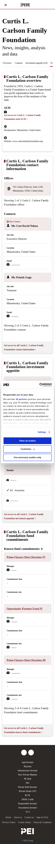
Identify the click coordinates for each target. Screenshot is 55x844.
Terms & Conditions (42, 822)
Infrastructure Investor (27, 770)
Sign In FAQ (42, 817)
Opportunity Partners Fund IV (25, 608)
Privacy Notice (8, 822)
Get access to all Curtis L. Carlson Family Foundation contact (24, 347)
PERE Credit (27, 799)
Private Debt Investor (27, 787)
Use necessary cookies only (27, 457)
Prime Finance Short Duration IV (26, 557)
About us (18, 817)
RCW (27, 795)
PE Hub (27, 779)
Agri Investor (27, 762)
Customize (26, 449)
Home (8, 817)
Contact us (29, 817)
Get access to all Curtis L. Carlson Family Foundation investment (24, 516)
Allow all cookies (27, 441)
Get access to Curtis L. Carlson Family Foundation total (22, 117)
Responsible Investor (27, 803)
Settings (42, 432)
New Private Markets (27, 774)
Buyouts (27, 766)
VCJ (28, 812)
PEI (27, 783)
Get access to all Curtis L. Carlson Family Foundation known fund (24, 730)
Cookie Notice (24, 822)
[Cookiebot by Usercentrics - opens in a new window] (39, 385)
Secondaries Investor (27, 807)
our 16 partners (19, 399)
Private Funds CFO (27, 791)
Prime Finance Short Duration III (26, 660)
